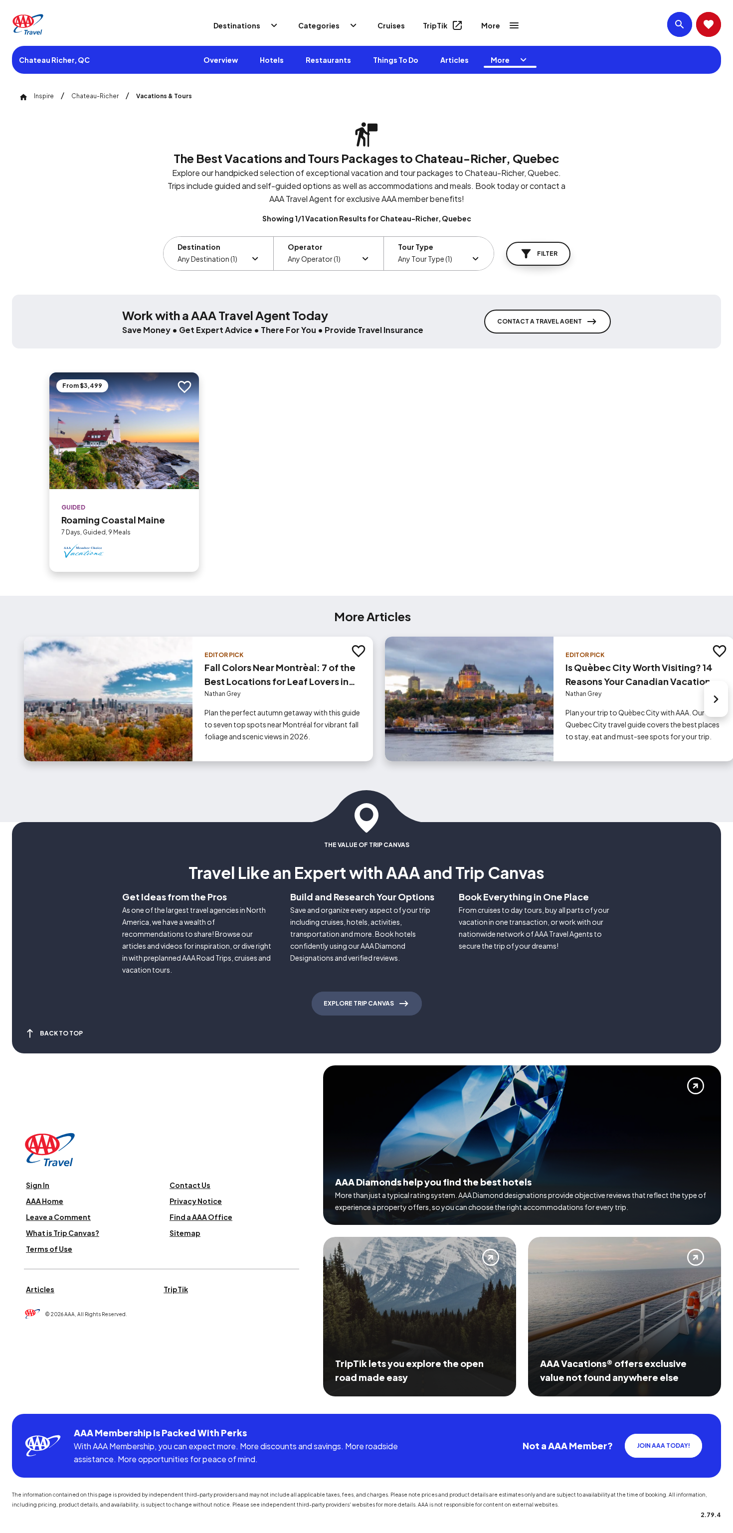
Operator (305, 246)
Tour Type (415, 246)
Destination (199, 246)
